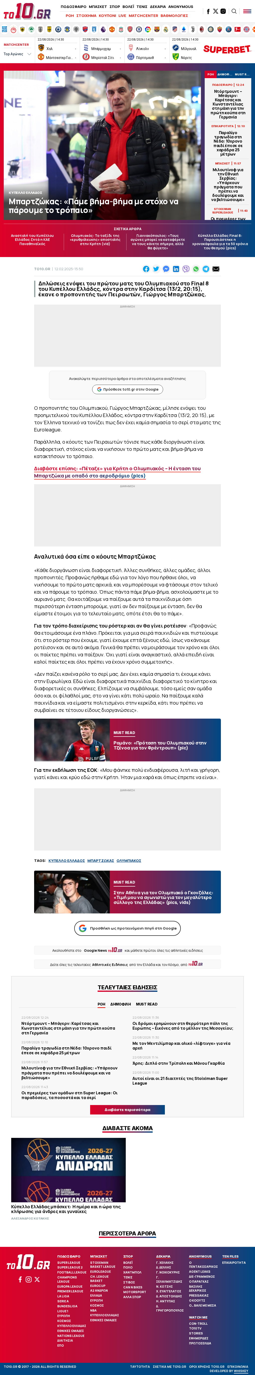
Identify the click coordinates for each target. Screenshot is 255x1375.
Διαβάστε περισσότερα (127, 1109)
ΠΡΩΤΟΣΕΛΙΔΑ (200, 1343)
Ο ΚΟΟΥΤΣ (197, 1300)
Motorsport (134, 1292)
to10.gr (42, 268)
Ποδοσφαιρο (68, 1256)
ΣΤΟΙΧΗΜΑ (86, 15)
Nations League (70, 1336)
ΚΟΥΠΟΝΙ (107, 15)
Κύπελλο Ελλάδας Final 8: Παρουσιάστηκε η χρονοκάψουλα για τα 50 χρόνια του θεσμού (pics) (220, 241)
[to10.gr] (27, 11)
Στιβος (129, 1282)
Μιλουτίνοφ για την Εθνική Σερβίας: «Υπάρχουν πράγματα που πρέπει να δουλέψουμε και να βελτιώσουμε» (228, 185)
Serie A (63, 1301)
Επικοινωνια (237, 1367)
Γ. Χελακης (165, 1263)
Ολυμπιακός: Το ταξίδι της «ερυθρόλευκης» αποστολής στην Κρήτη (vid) (95, 239)
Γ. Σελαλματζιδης (169, 1279)
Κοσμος (64, 1321)
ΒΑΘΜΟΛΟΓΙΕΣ (174, 15)
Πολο (127, 1267)
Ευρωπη (63, 1316)
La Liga (63, 1296)
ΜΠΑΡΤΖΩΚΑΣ (100, 860)
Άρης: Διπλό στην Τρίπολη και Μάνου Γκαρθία (178, 1063)
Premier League (70, 1291)
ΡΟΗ (70, 15)
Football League (71, 1272)
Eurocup (97, 1286)
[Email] (215, 268)
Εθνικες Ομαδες (70, 1331)
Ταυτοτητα (140, 1367)
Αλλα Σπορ (132, 1297)
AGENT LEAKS (199, 1271)
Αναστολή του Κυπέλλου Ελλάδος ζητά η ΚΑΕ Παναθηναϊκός (32, 239)
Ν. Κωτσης (164, 1286)
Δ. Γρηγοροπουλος (170, 1308)
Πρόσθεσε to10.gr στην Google (130, 389)
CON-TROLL (198, 1324)
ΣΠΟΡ (115, 6)
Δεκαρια (163, 1256)
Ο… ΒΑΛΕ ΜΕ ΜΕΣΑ (202, 1305)
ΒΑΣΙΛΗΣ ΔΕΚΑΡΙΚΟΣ (197, 1288)
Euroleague (100, 1271)
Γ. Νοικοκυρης (168, 1272)
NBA (93, 1310)
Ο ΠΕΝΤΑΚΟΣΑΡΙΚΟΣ (203, 1265)
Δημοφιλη (120, 1004)
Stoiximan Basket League (102, 1265)
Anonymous (200, 1256)
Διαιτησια (65, 1340)
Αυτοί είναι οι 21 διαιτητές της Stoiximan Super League (180, 1081)
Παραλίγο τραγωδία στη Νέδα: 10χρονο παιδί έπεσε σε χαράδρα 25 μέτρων (228, 143)
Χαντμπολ (132, 1272)
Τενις (127, 1277)
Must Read (147, 1004)
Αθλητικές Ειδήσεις (110, 964)
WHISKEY (241, 1371)
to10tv (195, 1328)
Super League (68, 1263)
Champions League (67, 1279)
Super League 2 (70, 1267)
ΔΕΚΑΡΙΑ (158, 6)
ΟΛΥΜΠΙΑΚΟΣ (129, 860)
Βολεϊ (127, 1263)
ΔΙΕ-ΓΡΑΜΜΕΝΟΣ (202, 1276)
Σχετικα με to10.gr (169, 1367)
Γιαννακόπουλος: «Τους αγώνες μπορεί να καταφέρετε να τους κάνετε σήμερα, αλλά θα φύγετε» (157, 241)
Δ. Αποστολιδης (169, 1296)
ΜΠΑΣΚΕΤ (98, 6)
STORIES (196, 1333)
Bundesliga (67, 1306)
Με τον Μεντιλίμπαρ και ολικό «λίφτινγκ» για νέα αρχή (181, 1046)
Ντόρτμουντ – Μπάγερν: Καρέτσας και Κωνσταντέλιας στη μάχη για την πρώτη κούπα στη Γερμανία (228, 104)
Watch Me (198, 1317)
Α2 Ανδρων (99, 1290)
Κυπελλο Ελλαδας (71, 1326)
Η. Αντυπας (165, 1301)
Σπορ (128, 1256)
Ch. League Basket (99, 1278)
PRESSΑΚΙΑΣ (199, 1295)
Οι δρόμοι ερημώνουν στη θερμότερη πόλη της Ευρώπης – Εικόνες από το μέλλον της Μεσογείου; (182, 1026)
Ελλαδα (96, 1295)
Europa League (69, 1286)
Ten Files (230, 1256)
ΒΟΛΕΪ (128, 6)
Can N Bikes (132, 1287)
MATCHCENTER (143, 15)
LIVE (122, 15)
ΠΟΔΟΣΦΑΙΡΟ (73, 6)
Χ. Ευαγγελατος (168, 1291)
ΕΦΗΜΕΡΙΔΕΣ (198, 1338)
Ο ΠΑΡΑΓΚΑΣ (199, 1281)
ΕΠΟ (60, 1345)
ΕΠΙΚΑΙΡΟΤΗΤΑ (234, 1263)
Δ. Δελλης (163, 1267)
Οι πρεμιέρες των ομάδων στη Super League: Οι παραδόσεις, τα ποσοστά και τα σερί (69, 1095)
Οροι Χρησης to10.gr (206, 1367)
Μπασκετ (98, 1256)
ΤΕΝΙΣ (141, 6)
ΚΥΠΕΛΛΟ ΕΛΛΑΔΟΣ (67, 860)
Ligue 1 (62, 1311)
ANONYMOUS (180, 6)
